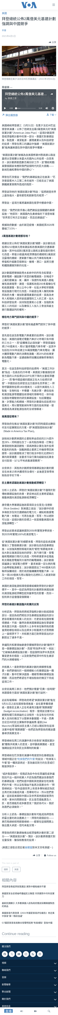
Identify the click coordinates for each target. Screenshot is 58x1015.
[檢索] (49, 1011)
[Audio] (21, 1011)
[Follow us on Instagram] (26, 954)
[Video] (35, 1011)
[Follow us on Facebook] (5, 954)
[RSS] (33, 954)
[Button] (52, 42)
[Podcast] (40, 954)
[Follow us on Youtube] (19, 954)
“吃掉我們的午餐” (26, 759)
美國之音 (12, 98)
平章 (4, 30)
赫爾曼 (28, 847)
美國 (4, 13)
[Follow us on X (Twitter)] (12, 954)
